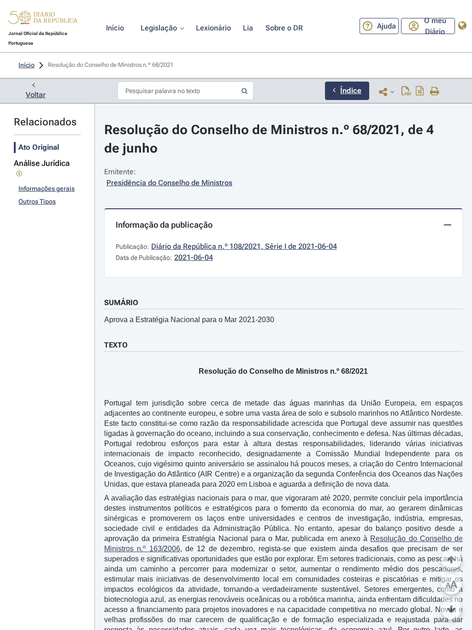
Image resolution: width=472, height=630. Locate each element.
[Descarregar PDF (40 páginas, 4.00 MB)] (406, 91)
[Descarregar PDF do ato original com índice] (420, 91)
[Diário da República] (42, 19)
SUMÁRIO (121, 302)
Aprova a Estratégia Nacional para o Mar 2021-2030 (189, 320)
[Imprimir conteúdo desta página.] (435, 91)
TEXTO (116, 345)
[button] (42, 19)
